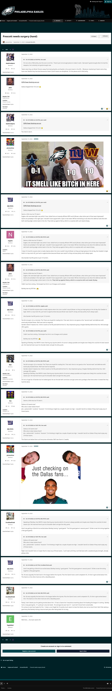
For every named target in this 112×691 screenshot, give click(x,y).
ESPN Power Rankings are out (30, 82)
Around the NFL (30, 42)
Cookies (9, 688)
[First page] (3, 49)
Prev (7, 49)
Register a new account (29, 651)
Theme (3, 688)
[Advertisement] (56, 27)
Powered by (104, 688)
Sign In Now (83, 651)
